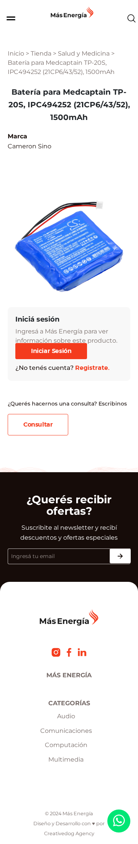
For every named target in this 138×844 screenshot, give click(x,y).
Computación (66, 745)
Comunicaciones (66, 730)
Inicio (16, 53)
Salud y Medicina (84, 53)
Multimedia (66, 759)
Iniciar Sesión (51, 351)
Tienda (41, 53)
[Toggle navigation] (7, 18)
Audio (66, 716)
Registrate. (92, 368)
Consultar (38, 425)
